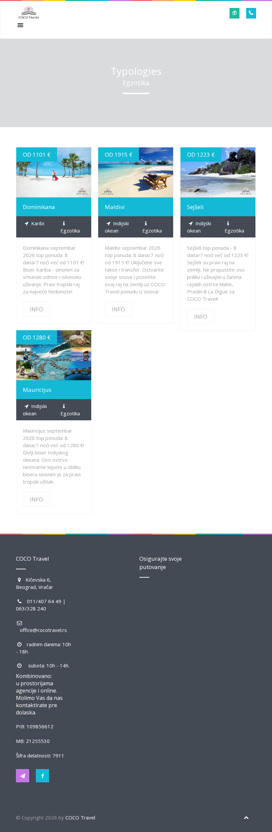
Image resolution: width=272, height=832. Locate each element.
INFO (53, 172)
